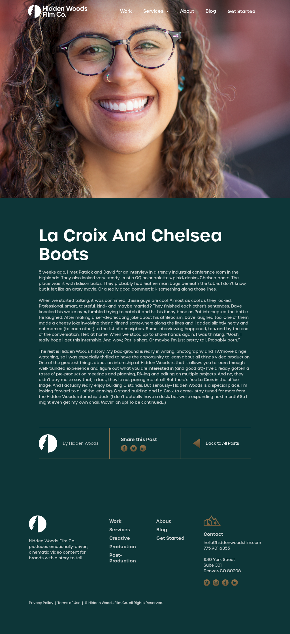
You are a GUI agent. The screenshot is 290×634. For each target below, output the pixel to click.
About (187, 11)
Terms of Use (68, 603)
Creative (119, 538)
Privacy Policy (41, 603)
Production (122, 546)
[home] (57, 11)
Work (126, 11)
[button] (156, 11)
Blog (211, 11)
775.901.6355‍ (217, 548)
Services (119, 529)
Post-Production (122, 558)
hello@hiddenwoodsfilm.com (232, 542)
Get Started (241, 11)
